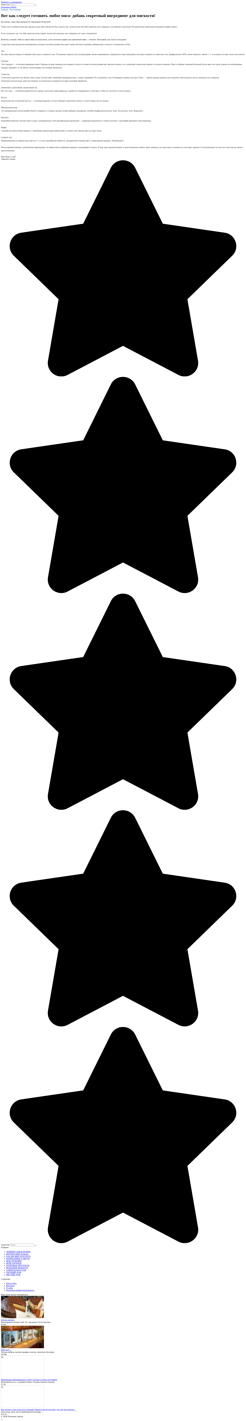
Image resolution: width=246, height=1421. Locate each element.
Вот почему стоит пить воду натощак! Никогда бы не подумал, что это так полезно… (38, 1409)
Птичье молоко (7, 1320)
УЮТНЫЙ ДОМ (13, 1272)
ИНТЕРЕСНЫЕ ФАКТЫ (17, 1254)
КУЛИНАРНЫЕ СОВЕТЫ (18, 1259)
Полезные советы (8, 7)
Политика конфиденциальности (20, 1290)
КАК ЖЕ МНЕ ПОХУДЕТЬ (18, 1256)
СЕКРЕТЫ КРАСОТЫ (16, 1270)
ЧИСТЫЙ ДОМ (13, 1275)
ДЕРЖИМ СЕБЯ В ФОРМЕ (18, 1252)
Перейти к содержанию (11, 2)
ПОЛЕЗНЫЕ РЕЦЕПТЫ (17, 1268)
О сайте (9, 1288)
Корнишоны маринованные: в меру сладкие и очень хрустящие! (29, 1380)
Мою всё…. (6, 1350)
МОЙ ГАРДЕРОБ (14, 1263)
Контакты (10, 1286)
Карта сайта (11, 1283)
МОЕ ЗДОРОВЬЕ (14, 1261)
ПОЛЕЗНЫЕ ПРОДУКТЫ (17, 1265)
